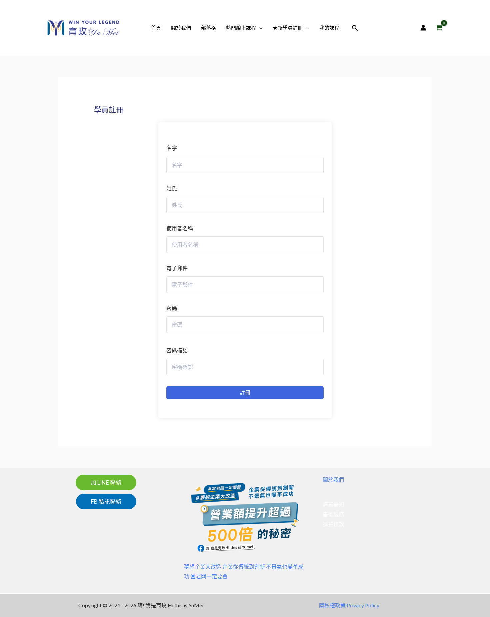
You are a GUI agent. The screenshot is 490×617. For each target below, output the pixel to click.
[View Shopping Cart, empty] (439, 28)
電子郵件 (177, 268)
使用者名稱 (179, 228)
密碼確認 (177, 350)
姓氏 (171, 188)
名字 (171, 148)
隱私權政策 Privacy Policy (349, 605)
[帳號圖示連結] (423, 28)
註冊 (245, 392)
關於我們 (333, 479)
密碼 (171, 308)
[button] (259, 27)
